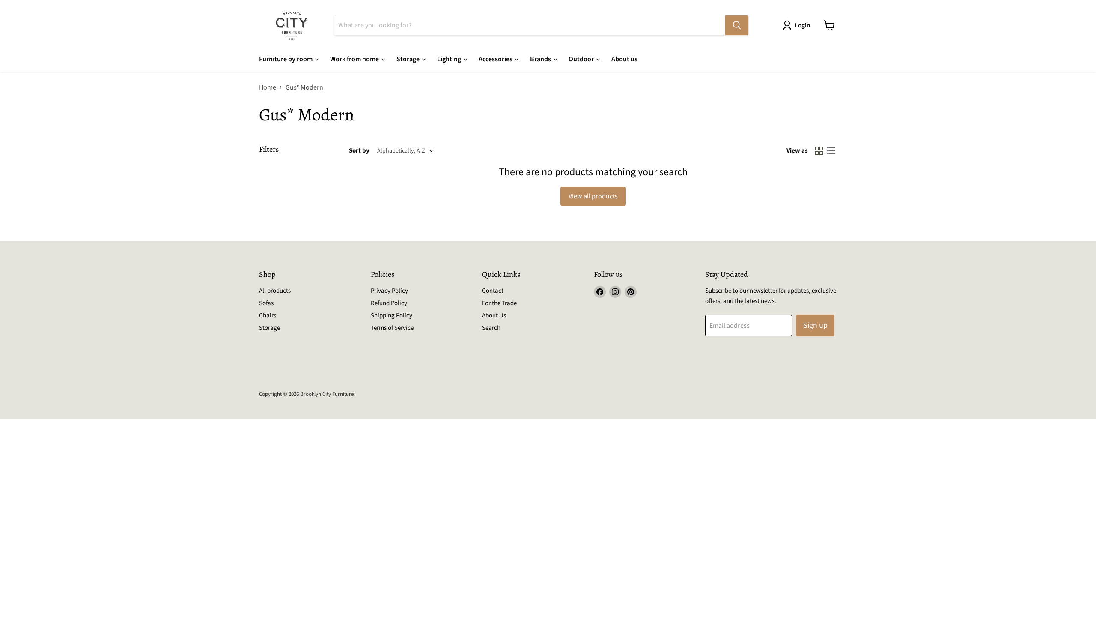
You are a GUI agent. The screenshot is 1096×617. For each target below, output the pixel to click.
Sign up (815, 325)
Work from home (355, 59)
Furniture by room (286, 59)
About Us (494, 315)
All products (275, 290)
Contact (492, 290)
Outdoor (582, 59)
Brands (541, 59)
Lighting (449, 59)
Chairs (267, 315)
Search (491, 327)
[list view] (831, 151)
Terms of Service (392, 327)
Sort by (359, 150)
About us (624, 59)
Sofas (266, 303)
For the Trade (499, 303)
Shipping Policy (391, 315)
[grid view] (819, 151)
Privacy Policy (389, 290)
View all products (593, 196)
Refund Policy (389, 303)
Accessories (496, 59)
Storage (408, 59)
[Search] (736, 25)
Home (267, 87)
